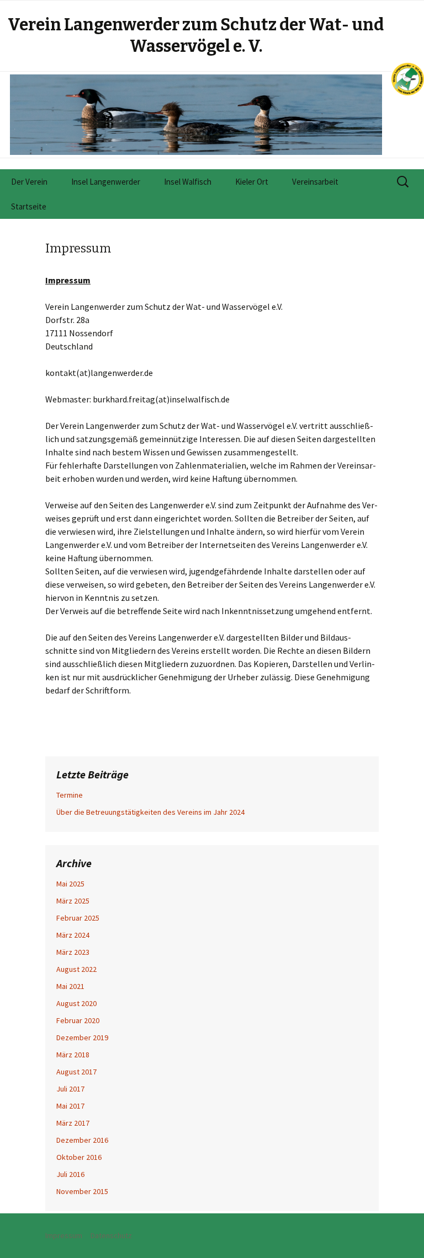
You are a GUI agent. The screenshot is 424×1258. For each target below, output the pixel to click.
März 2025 (72, 901)
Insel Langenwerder (105, 181)
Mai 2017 (70, 1106)
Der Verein (29, 181)
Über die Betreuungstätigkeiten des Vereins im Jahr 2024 (150, 812)
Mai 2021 (70, 986)
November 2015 (82, 1191)
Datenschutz (111, 1235)
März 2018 (72, 1055)
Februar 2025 (77, 918)
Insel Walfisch (187, 181)
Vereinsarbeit (315, 181)
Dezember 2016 (82, 1140)
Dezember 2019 (82, 1037)
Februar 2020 (77, 1020)
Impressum (63, 1235)
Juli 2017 (70, 1089)
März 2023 (72, 952)
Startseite (28, 206)
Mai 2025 (70, 884)
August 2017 (76, 1072)
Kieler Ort (251, 181)
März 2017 (72, 1123)
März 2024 (72, 935)
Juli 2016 (70, 1174)
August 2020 (76, 1003)
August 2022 (76, 969)
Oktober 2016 (79, 1157)
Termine (69, 795)
